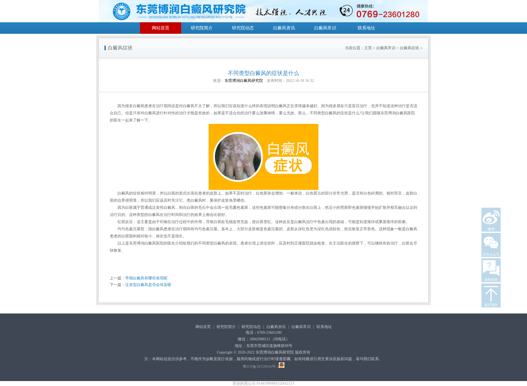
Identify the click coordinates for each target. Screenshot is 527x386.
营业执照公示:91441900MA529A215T (263, 383)
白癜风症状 (409, 48)
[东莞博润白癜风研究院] (263, 12)
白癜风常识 (325, 28)
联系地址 (366, 28)
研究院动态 (243, 28)
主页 (368, 48)
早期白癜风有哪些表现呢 (146, 278)
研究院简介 (202, 28)
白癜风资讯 (284, 28)
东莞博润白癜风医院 (146, 243)
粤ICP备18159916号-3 (261, 367)
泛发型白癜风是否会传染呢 (148, 285)
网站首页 (160, 28)
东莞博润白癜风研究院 (244, 81)
